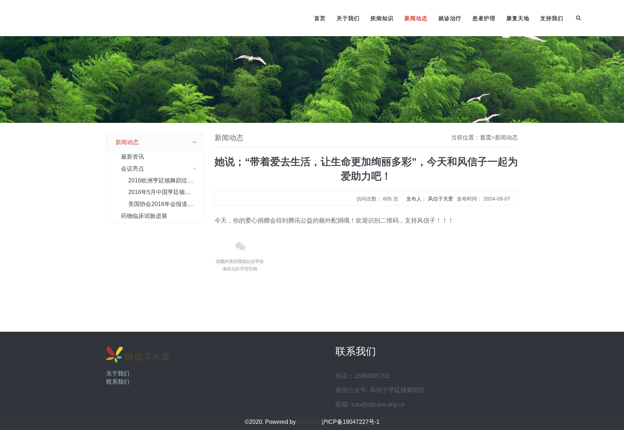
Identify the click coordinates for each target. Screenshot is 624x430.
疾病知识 (382, 18)
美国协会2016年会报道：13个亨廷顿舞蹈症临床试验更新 (165, 204)
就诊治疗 (450, 18)
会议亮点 (132, 168)
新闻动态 (416, 18)
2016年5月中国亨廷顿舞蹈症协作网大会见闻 (165, 192)
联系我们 (117, 382)
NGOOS (307, 422)
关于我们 (348, 18)
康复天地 (517, 18)
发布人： (429, 199)
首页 (320, 18)
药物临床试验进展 (144, 216)
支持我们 (551, 18)
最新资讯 (132, 157)
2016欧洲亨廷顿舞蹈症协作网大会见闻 (165, 180)
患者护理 (483, 18)
